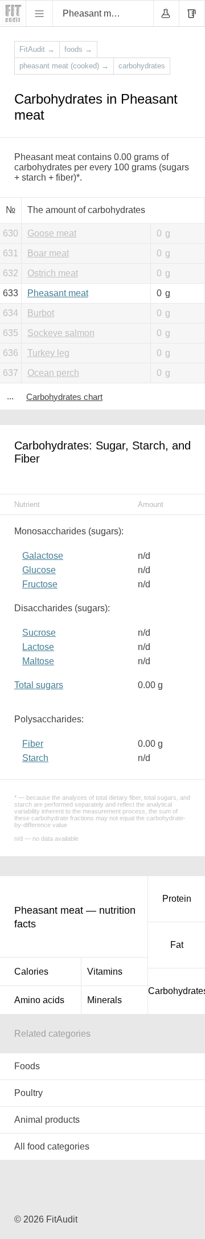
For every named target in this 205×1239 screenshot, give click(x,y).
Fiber (32, 744)
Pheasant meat (57, 293)
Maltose (38, 661)
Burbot (40, 313)
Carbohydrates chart (64, 397)
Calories (31, 971)
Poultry (28, 1093)
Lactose (38, 647)
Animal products (47, 1119)
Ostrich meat (52, 273)
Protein (176, 898)
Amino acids (39, 1000)
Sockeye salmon (61, 333)
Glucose (39, 570)
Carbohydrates (176, 991)
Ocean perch (53, 373)
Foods (27, 1066)
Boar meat (48, 253)
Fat (176, 945)
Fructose (40, 584)
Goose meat (51, 233)
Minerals (104, 1000)
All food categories (51, 1146)
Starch (35, 758)
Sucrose (39, 632)
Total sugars (38, 685)
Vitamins (104, 971)
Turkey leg (48, 353)
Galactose (42, 556)
